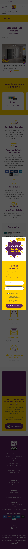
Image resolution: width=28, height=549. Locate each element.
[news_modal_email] (14, 288)
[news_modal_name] (14, 283)
